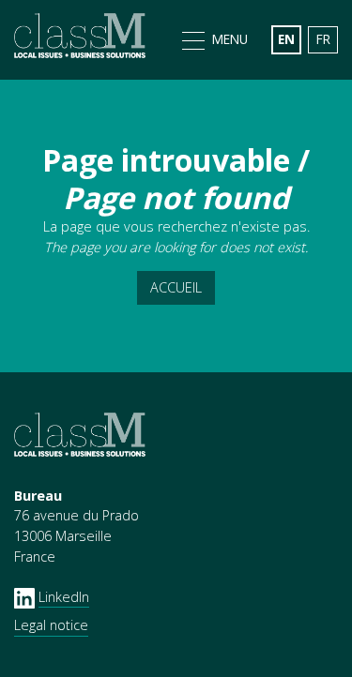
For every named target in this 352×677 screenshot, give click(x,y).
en (286, 39)
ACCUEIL (176, 287)
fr (323, 39)
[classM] (79, 39)
